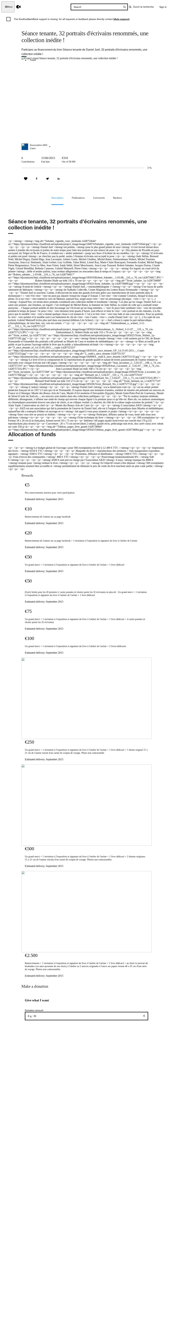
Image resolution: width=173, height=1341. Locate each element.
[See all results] (124, 7)
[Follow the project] (25, 178)
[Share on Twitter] (47, 178)
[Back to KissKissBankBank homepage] (18, 7)
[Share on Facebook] (36, 178)
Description (57, 197)
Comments (99, 197)
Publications (78, 197)
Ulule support (121, 19)
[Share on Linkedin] (58, 178)
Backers (117, 197)
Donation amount (34, 1010)
